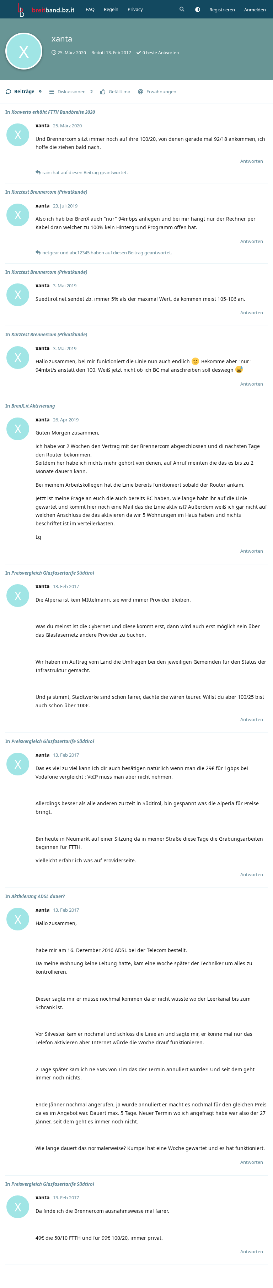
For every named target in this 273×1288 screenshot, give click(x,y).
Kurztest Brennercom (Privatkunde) (49, 192)
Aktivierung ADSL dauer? (38, 896)
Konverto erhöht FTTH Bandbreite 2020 (53, 112)
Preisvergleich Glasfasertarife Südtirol (52, 573)
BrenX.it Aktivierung (33, 406)
